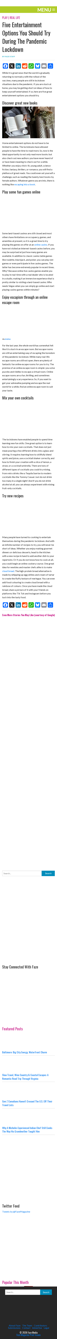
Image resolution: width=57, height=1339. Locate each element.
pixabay (8, 339)
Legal (46, 1327)
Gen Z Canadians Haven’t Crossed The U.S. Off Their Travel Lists (27, 1103)
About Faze (14, 1325)
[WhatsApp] (31, 66)
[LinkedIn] (18, 66)
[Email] (44, 66)
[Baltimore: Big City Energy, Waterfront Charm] (28, 1041)
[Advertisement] (28, 741)
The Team (27, 1325)
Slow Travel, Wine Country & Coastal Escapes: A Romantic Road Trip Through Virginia (25, 1076)
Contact (26, 1327)
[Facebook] (5, 66)
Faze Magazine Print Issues (29, 1335)
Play (5, 17)
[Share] (50, 66)
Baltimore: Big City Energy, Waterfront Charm (24, 1052)
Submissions (14, 1327)
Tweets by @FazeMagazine (16, 1211)
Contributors (40, 1325)
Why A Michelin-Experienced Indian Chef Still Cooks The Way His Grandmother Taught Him (27, 1129)
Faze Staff (10, 56)
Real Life (15, 17)
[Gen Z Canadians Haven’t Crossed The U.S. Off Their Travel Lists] (28, 1090)
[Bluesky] (37, 66)
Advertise (37, 1327)
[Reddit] (24, 66)
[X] (12, 66)
